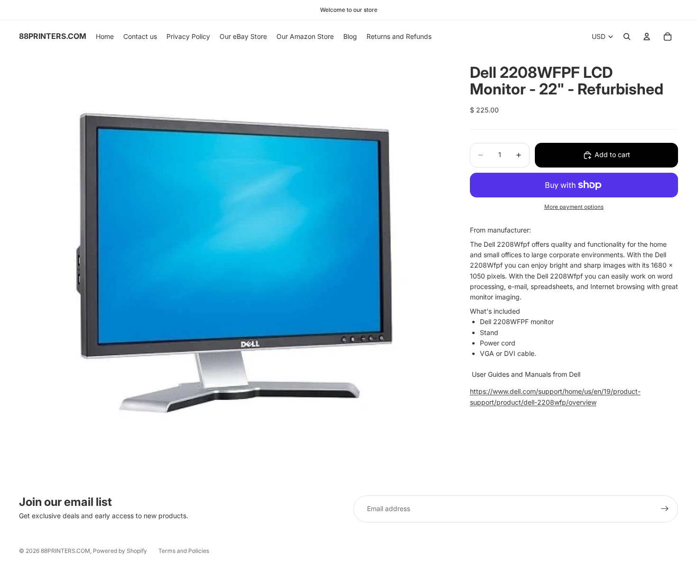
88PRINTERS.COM (65, 550)
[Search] (626, 36)
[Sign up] (665, 509)
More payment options (574, 207)
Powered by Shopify (120, 550)
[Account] (646, 36)
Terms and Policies (183, 550)
